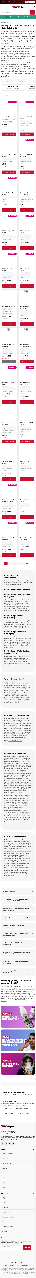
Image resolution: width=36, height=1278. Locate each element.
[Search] (32, 12)
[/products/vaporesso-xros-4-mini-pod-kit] (26, 298)
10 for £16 (17, 1138)
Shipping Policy (26, 1265)
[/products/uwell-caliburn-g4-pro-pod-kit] (26, 491)
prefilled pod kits (6, 75)
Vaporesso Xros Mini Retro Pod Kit (26, 193)
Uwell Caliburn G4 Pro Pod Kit (27, 500)
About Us (5, 1207)
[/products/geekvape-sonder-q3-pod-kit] (9, 146)
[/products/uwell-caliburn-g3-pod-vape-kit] (9, 335)
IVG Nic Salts (13, 814)
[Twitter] (9, 1143)
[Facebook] (2, 1143)
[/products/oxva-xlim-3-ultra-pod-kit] (26, 453)
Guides (4, 1202)
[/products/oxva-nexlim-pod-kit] (9, 298)
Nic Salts (4, 1173)
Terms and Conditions (12, 1263)
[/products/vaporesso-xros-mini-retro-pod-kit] (26, 184)
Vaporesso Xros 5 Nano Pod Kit (8, 423)
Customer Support (8, 1217)
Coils (3, 1182)
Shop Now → (29, 2)
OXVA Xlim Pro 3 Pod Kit (25, 231)
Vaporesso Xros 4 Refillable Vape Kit (25, 345)
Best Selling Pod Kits (22, 1109)
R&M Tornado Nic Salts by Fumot (17, 816)
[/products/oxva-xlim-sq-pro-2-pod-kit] (9, 453)
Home (2, 21)
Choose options (9, 134)
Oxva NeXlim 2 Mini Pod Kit (8, 193)
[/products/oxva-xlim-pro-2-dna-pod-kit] (26, 414)
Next (27, 563)
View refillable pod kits (14, 732)
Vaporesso (20, 81)
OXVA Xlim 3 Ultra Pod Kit (25, 462)
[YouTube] (13, 1143)
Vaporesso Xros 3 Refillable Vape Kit (8, 500)
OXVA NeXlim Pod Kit (8, 307)
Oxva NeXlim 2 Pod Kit (9, 117)
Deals (4, 1187)
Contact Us (5, 1212)
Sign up (27, 1247)
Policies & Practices (8, 1227)
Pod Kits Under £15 (24, 1113)
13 (22, 563)
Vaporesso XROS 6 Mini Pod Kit (26, 155)
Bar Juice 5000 (19, 804)
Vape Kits (9, 21)
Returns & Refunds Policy (12, 1265)
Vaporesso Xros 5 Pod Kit (8, 269)
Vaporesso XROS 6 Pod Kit (26, 117)
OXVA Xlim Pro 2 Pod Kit (25, 269)
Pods (3, 1178)
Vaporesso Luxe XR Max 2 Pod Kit (26, 383)
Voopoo (7, 81)
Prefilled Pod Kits (7, 1163)
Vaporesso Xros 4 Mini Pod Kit (25, 307)
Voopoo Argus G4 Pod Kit (8, 231)
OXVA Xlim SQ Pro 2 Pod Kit (8, 462)
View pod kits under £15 (17, 663)
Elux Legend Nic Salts (14, 805)
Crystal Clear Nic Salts (18, 809)
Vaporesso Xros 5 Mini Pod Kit (8, 383)
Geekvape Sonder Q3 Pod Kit (9, 155)
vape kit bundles (24, 75)
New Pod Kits (7, 1109)
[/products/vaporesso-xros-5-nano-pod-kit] (9, 414)
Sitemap (5, 1231)
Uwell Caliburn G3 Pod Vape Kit (8, 345)
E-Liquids (5, 1158)
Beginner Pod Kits (8, 1113)
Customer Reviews (8, 1222)
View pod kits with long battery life (17, 644)
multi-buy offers (11, 1139)
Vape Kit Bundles (7, 1154)
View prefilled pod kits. (15, 741)
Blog (3, 1198)
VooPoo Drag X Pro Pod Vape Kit (26, 538)
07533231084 (20, 1000)
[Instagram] (6, 1143)
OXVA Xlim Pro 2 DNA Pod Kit (26, 423)
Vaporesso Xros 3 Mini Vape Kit (8, 538)
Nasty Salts (21, 814)
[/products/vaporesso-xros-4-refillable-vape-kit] (26, 335)
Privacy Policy (25, 1263)
